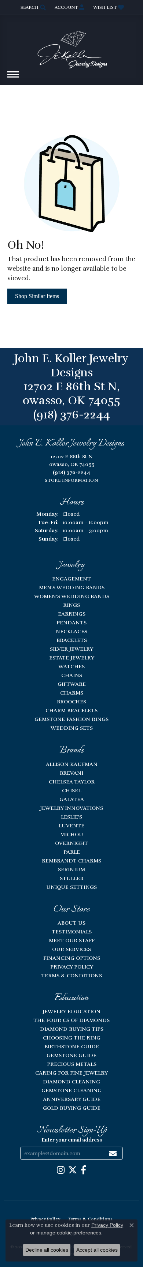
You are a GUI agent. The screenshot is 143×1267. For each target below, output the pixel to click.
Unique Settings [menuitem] (71, 887)
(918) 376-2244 (71, 414)
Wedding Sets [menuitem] (72, 728)
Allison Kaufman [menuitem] (72, 764)
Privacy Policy (71, 966)
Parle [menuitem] (71, 852)
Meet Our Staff (72, 940)
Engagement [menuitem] (71, 578)
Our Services (71, 949)
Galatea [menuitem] (71, 799)
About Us (71, 923)
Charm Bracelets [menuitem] (71, 710)
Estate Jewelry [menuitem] (71, 657)
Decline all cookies (46, 1250)
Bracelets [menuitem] (71, 640)
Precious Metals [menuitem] (71, 1064)
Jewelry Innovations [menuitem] (71, 808)
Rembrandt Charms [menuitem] (71, 860)
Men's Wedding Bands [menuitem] (71, 587)
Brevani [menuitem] (71, 773)
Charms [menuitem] (71, 692)
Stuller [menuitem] (72, 878)
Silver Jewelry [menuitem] (71, 649)
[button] (32, 7)
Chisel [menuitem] (71, 790)
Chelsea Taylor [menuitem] (72, 781)
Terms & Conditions (71, 975)
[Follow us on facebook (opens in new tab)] (83, 1170)
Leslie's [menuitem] (71, 816)
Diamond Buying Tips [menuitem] (71, 1029)
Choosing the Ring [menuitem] (71, 1037)
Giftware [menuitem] (72, 684)
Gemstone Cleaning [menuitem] (71, 1090)
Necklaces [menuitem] (71, 631)
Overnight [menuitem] (71, 843)
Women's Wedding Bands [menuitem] (71, 596)
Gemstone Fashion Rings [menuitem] (71, 719)
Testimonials (72, 931)
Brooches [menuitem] (71, 701)
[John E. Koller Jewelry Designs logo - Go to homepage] (71, 46)
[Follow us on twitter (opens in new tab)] (72, 1170)
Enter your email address (71, 1140)
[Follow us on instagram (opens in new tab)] (61, 1170)
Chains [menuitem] (71, 675)
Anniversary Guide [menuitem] (71, 1099)
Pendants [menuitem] (71, 622)
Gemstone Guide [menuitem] (71, 1055)
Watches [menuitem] (71, 666)
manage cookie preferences (68, 1233)
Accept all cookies (97, 1250)
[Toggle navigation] (13, 78)
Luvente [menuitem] (71, 825)
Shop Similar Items (37, 296)
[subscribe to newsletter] (112, 1153)
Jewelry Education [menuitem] (71, 1011)
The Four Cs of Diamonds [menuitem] (71, 1020)
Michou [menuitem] (71, 834)
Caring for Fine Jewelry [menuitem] (71, 1072)
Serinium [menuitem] (71, 869)
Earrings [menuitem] (71, 613)
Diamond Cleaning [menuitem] (71, 1081)
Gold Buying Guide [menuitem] (71, 1108)
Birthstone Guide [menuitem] (71, 1046)
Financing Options (71, 958)
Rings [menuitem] (71, 605)
